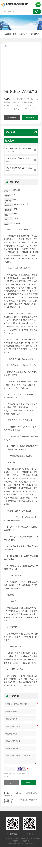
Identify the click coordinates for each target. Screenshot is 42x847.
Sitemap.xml (11, 843)
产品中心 (22, 34)
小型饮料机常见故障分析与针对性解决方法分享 (19, 148)
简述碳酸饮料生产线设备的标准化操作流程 (19, 158)
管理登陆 (32, 843)
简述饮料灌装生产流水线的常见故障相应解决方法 (19, 168)
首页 (14, 34)
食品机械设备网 (22, 843)
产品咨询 (12, 117)
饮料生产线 (35, 34)
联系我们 (30, 117)
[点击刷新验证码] (21, 769)
